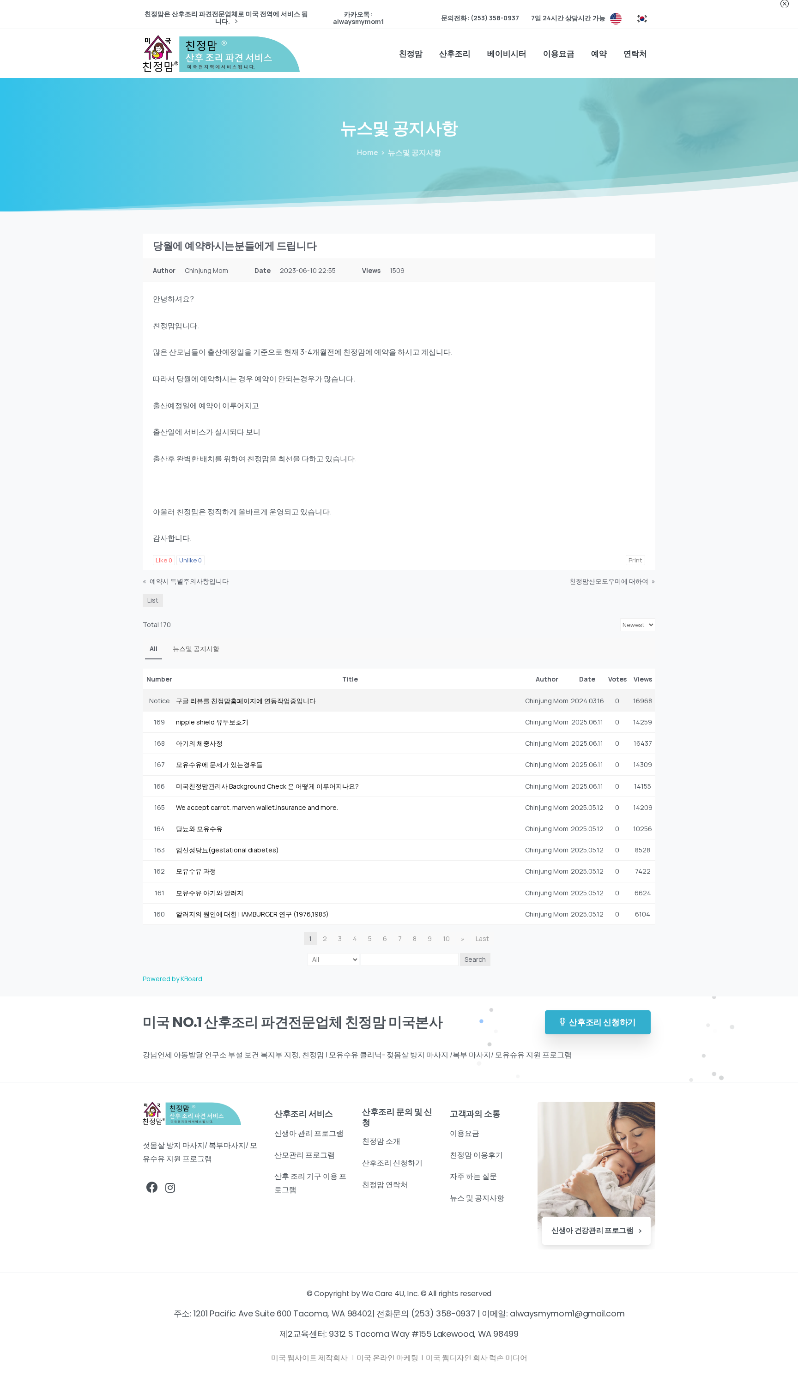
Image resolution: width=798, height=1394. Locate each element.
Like (164, 560)
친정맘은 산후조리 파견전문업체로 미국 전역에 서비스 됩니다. (226, 17)
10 (446, 938)
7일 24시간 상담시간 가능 (568, 18)
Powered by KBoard (172, 978)
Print (635, 560)
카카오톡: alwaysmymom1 (358, 18)
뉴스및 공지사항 (196, 648)
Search (475, 959)
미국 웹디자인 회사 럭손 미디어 (476, 1357)
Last (482, 938)
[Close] (784, 3)
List (152, 600)
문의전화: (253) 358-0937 (480, 18)
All (153, 648)
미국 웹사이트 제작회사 (310, 1357)
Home (367, 152)
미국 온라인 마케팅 (388, 1357)
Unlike (190, 560)
